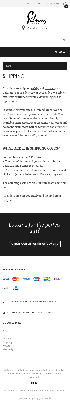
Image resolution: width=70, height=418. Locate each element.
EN (38, 3)
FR (33, 3)
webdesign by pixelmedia (36, 398)
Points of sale (37, 28)
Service (57, 373)
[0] (64, 3)
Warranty (8, 349)
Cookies (21, 390)
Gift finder (45, 373)
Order (6, 331)
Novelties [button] (13, 373)
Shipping (7, 342)
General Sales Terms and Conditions (46, 390)
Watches (8, 370)
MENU (60, 52)
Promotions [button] (29, 373)
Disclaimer (9, 390)
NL (28, 3)
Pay (4, 335)
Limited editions (24, 370)
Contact (34, 377)
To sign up (52, 3)
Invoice (7, 338)
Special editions (44, 370)
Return (7, 345)
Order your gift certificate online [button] (34, 243)
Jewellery (61, 370)
